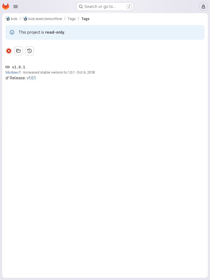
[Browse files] (18, 50)
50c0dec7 (13, 72)
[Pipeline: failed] (8, 51)
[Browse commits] (29, 50)
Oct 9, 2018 (86, 72)
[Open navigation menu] (15, 6)
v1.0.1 (31, 77)
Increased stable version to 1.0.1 (48, 72)
